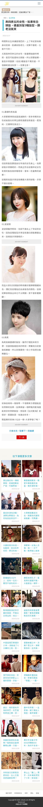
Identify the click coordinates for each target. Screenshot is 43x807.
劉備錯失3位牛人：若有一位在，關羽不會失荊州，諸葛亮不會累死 (11, 580)
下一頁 (21, 437)
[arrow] (13, 3)
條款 (26, 793)
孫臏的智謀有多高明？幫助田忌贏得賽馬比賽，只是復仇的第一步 (11, 743)
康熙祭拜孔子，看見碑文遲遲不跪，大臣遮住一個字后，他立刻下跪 (31, 580)
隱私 (31, 793)
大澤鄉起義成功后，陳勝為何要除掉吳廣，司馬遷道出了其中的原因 (31, 515)
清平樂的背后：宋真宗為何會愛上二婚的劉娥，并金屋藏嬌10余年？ (11, 678)
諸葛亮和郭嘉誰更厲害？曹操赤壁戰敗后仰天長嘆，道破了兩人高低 (31, 613)
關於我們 (9, 793)
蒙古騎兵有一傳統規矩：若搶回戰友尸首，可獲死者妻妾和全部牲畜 (18, 12)
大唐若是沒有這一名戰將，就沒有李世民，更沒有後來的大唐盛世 (11, 548)
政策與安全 (18, 793)
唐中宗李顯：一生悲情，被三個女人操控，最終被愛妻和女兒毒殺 (31, 710)
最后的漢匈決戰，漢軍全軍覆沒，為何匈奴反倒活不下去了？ (11, 515)
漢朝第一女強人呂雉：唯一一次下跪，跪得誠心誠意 (31, 548)
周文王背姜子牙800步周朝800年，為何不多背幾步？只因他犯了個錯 (31, 743)
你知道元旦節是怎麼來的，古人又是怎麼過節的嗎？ (11, 775)
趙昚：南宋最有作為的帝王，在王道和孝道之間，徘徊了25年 (11, 710)
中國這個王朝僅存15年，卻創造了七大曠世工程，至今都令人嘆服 (11, 645)
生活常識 (12, 18)
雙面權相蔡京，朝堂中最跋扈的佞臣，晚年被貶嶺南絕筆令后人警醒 (31, 483)
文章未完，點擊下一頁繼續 (21, 430)
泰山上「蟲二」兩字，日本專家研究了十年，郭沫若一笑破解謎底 (31, 775)
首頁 (5, 18)
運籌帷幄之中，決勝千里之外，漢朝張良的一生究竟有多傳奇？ (31, 645)
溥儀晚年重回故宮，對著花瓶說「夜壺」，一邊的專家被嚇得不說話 (31, 678)
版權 (37, 793)
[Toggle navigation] (39, 3)
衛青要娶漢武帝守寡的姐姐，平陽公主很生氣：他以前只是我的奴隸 (11, 613)
